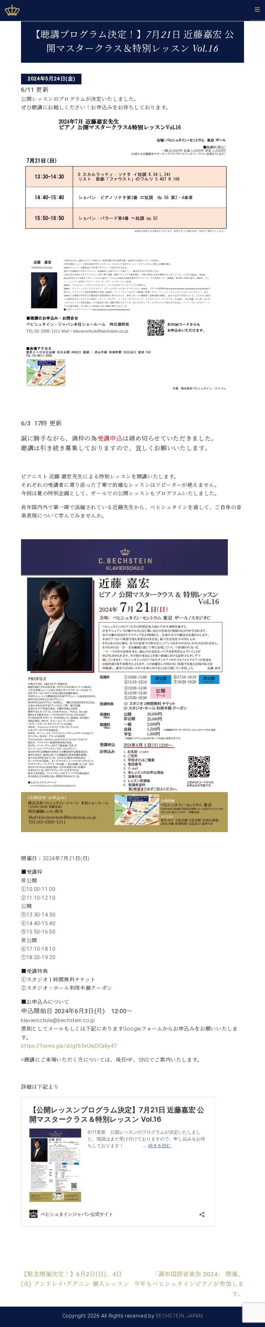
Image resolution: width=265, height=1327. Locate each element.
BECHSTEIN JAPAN (179, 1316)
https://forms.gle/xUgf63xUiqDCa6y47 (69, 1046)
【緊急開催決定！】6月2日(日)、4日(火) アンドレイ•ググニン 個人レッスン (75, 1279)
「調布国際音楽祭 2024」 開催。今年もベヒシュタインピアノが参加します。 (189, 1284)
